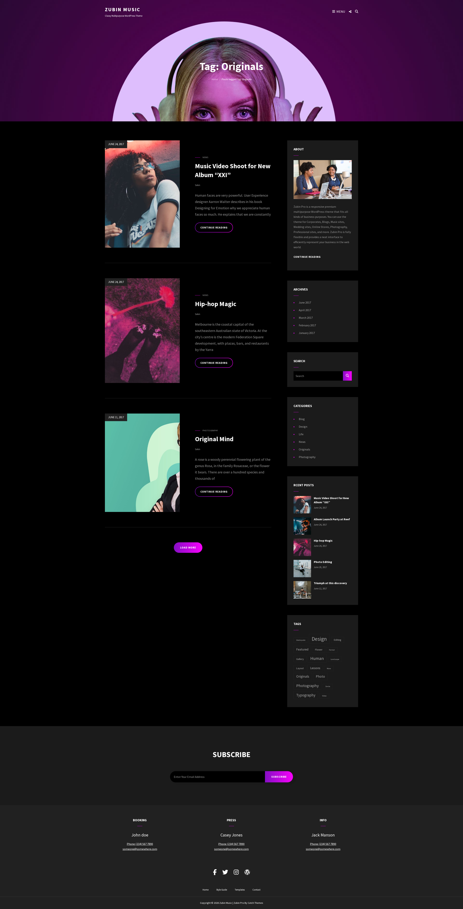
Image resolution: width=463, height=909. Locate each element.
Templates (240, 889)
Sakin (197, 185)
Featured (302, 649)
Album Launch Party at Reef (332, 519)
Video (324, 696)
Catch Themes (255, 902)
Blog (302, 419)
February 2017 (307, 325)
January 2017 (307, 333)
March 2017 (306, 317)
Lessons (315, 668)
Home (215, 79)
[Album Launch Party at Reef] (302, 525)
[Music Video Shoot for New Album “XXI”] (302, 504)
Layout (300, 668)
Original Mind (214, 439)
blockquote (300, 640)
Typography (305, 695)
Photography (210, 430)
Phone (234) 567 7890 (140, 844)
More (329, 668)
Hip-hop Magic (215, 304)
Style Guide (221, 889)
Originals (304, 449)
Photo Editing (323, 562)
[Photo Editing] (302, 568)
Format (332, 650)
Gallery (300, 659)
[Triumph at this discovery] (302, 589)
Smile (327, 686)
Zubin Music (122, 9)
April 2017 (305, 310)
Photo (320, 676)
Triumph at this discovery (330, 583)
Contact (256, 889)
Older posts (117, 558)
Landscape (335, 659)
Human (317, 658)
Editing (337, 639)
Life (301, 434)
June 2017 (305, 302)
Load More (188, 547)
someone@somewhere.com (140, 849)
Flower (318, 649)
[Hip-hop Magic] (302, 547)
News (205, 157)
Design (303, 426)
